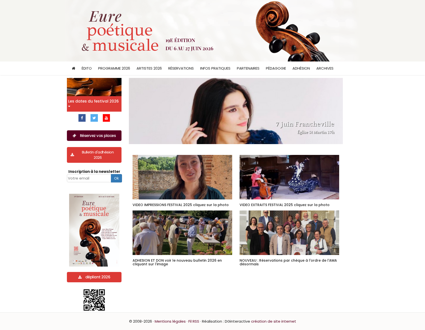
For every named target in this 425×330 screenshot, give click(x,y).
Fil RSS (193, 321)
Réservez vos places (98, 135)
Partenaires (248, 68)
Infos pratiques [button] (215, 68)
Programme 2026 (114, 68)
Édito (87, 68)
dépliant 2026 (97, 277)
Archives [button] (325, 68)
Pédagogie (276, 68)
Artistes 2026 (149, 68)
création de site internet (273, 321)
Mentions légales (170, 321)
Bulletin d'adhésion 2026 (98, 155)
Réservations (181, 68)
